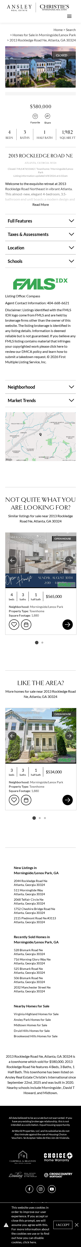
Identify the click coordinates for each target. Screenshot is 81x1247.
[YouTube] (52, 1192)
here (33, 1242)
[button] (40, 436)
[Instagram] (40, 1192)
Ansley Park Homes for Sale (32, 1019)
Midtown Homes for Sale (30, 1025)
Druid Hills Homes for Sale (32, 1031)
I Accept (63, 1225)
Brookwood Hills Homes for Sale (35, 1036)
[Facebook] (29, 1192)
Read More (40, 204)
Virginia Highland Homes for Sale (36, 1014)
